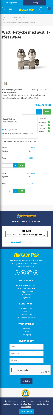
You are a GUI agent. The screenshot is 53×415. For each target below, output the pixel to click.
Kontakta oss (26, 308)
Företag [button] (35, 3)
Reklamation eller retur (26, 318)
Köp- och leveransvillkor (26, 285)
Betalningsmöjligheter (26, 288)
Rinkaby (26, 328)
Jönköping (26, 335)
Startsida (5, 17)
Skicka (26, 381)
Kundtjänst (26, 294)
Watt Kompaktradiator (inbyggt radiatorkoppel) (19, 22)
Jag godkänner (26, 411)
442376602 (30, 173)
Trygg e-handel (26, 291)
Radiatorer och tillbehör (19, 17)
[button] (3, 9)
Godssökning (26, 314)
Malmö (26, 331)
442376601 (30, 147)
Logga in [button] (49, 2)
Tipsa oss (26, 311)
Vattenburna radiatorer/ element (14, 20)
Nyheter (26, 297)
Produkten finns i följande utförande (20, 141)
